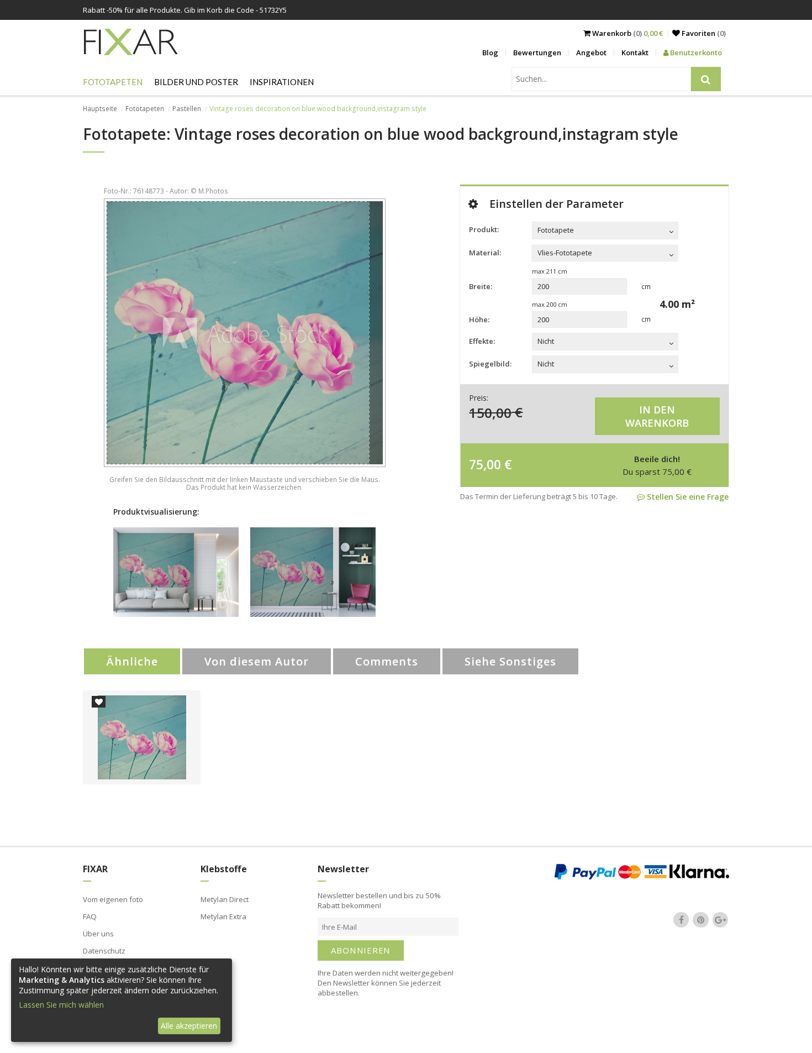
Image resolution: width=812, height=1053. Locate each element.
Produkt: (484, 229)
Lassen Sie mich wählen (61, 1004)
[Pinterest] (701, 920)
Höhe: (479, 319)
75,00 (485, 464)
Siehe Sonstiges (510, 661)
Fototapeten (113, 82)
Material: (485, 253)
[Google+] (720, 920)
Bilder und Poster (196, 82)
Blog (490, 52)
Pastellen (186, 108)
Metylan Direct (225, 899)
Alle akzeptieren (189, 1025)
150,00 (490, 412)
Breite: (480, 286)
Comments (386, 661)
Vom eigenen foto (113, 899)
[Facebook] (681, 920)
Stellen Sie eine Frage (687, 496)
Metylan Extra (223, 916)
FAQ (90, 916)
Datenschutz (104, 951)
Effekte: (482, 341)
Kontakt (634, 52)
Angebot (591, 52)
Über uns (98, 934)
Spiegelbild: (490, 364)
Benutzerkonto (695, 52)
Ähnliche (132, 661)
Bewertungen (537, 52)
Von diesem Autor (256, 661)
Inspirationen (282, 82)
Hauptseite (100, 108)
